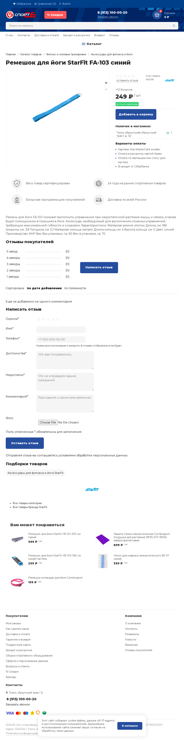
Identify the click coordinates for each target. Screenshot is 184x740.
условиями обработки (75, 455)
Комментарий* (17, 396)
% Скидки (12, 671)
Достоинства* (16, 353)
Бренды (11, 677)
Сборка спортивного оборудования (29, 655)
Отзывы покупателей (138, 650)
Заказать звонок (107, 17)
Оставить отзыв (24, 443)
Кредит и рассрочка (76, 35)
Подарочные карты (18, 644)
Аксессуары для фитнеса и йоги (111, 54)
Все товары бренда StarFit (30, 507)
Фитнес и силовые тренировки (66, 54)
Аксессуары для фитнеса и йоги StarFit (35, 473)
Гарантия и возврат (18, 639)
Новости (130, 639)
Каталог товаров (31, 54)
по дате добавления (44, 288)
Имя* (9, 328)
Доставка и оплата (46, 35)
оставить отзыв (127, 80)
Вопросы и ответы (17, 666)
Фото (9, 418)
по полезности (75, 288)
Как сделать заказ (17, 628)
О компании (133, 623)
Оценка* (12, 319)
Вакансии (131, 644)
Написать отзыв (99, 267)
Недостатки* (15, 375)
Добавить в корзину (136, 114)
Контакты (24, 35)
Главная (11, 54)
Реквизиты (132, 634)
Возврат (99, 35)
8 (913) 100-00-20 (112, 13)
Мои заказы (13, 623)
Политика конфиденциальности (26, 733)
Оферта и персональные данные (27, 661)
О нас (9, 35)
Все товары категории (27, 503)
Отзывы (114, 35)
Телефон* (13, 338)
